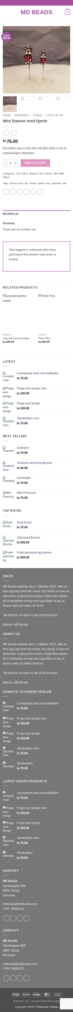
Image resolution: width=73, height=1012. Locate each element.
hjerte (41, 183)
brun (20, 183)
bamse (13, 183)
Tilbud (37, 115)
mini (47, 183)
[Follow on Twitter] (20, 918)
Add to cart (35, 163)
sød (64, 183)
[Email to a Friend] (26, 192)
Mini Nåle (59, 173)
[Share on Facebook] (13, 192)
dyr (26, 183)
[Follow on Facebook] (6, 918)
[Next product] (6, 133)
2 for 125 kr (54, 115)
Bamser (34, 173)
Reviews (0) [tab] (10, 214)
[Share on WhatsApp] (6, 192)
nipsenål (55, 183)
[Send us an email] (26, 918)
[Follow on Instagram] (13, 918)
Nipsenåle (21, 115)
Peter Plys (44, 338)
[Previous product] (13, 133)
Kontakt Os (20, 1001)
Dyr (41, 173)
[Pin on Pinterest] (33, 192)
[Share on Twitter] (20, 192)
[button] (5, 12)
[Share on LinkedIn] (40, 192)
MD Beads (36, 12)
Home (7, 115)
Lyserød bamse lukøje (16, 338)
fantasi (32, 183)
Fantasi (48, 173)
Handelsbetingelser (45, 1001)
